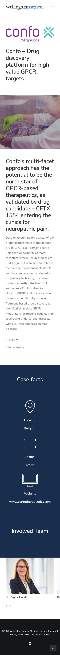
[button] (52, 7)
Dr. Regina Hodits (16, 597)
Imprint (53, 631)
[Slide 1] (7, 606)
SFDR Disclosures (33, 634)
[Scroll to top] (53, 648)
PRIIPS (47, 634)
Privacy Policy (16, 634)
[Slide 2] (10, 606)
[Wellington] (25, 7)
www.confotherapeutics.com (30, 502)
